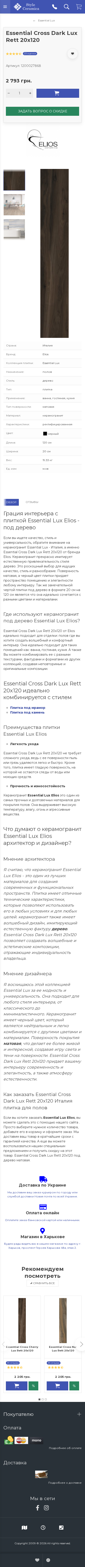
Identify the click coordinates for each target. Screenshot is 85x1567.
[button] (39, 1399)
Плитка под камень (27, 712)
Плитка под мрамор (27, 708)
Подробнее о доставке (65, 1482)
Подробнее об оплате (65, 1448)
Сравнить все (44, 1283)
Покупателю (19, 1414)
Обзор (11, 502)
